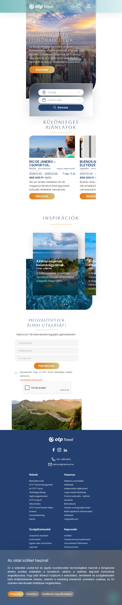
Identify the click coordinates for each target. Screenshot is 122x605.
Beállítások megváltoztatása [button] (56, 594)
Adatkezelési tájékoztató (31, 380)
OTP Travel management (41, 485)
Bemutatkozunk (36, 481)
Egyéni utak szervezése (40, 543)
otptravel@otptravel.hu (63, 464)
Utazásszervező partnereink (77, 539)
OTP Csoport (35, 500)
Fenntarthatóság (36, 515)
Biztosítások (70, 504)
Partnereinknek (71, 547)
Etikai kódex (35, 504)
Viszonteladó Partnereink (76, 543)
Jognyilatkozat (71, 519)
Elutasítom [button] (32, 594)
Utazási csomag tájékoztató (77, 507)
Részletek (42, 69)
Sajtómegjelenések (38, 496)
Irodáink (68, 535)
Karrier (32, 519)
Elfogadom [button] (15, 594)
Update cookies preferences (96, 393)
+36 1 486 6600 (63, 459)
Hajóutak (33, 547)
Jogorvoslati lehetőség (75, 492)
